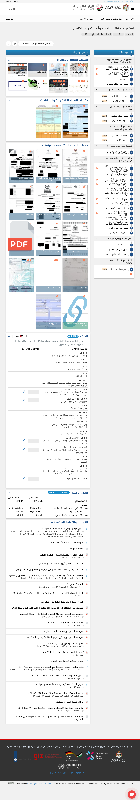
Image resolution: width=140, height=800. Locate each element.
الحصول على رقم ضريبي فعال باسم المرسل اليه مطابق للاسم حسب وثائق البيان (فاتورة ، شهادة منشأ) (117, 168)
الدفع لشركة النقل (121, 140)
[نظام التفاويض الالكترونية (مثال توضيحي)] (75, 312)
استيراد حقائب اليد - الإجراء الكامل (97, 34)
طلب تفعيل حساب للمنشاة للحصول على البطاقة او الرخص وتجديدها (117, 69)
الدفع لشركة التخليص (120, 121)
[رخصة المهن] (21, 202)
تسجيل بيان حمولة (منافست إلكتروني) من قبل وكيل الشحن (117, 179)
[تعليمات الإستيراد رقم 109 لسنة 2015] (87, 622)
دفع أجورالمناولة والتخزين (119, 233)
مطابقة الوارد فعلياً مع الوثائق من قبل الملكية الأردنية (117, 189)
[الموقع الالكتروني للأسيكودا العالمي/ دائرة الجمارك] (17, 70)
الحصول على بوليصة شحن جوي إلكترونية (119, 184)
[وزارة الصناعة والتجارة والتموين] (78, 70)
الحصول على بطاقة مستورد (118, 84)
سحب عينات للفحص (121, 245)
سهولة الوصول (69, 772)
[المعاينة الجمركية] (87, 584)
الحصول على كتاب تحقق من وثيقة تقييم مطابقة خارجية (118, 152)
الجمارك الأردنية (87, 18)
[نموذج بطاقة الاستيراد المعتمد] (75, 166)
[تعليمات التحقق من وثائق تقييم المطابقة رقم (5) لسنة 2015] (87, 637)
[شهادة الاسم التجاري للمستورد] (75, 202)
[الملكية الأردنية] (78, 86)
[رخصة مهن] (75, 275)
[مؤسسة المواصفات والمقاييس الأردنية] (58, 70)
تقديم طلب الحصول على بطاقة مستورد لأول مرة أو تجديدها (118, 74)
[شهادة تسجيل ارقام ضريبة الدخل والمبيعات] (75, 238)
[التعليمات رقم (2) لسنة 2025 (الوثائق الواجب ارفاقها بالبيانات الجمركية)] (87, 569)
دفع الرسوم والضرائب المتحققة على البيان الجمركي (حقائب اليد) (117, 213)
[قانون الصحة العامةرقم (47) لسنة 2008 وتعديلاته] (87, 684)
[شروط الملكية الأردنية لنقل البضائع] (87, 661)
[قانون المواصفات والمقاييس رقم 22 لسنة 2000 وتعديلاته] (87, 693)
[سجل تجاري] (21, 239)
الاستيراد (129, 34)
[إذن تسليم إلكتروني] (48, 311)
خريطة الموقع (55, 772)
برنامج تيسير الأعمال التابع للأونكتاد (39, 783)
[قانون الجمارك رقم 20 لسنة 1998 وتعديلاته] (87, 528)
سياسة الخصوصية (83, 772)
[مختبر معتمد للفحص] (17, 86)
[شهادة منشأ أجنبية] (21, 275)
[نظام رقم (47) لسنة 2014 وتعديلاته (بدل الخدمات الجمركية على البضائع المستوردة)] (87, 716)
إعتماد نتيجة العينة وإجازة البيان (116, 254)
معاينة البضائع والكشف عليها (117, 208)
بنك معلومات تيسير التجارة (110, 18)
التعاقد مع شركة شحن (120, 96)
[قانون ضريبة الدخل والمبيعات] (87, 702)
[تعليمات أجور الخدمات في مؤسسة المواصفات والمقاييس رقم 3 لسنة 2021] (87, 607)
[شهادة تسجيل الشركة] (21, 166)
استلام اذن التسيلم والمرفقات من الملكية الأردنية (117, 194)
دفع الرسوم (124, 79)
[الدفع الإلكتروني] (37, 86)
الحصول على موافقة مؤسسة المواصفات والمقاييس (117, 218)
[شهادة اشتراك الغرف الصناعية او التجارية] (48, 202)
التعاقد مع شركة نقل (120, 135)
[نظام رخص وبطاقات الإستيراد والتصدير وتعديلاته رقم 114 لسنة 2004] (87, 708)
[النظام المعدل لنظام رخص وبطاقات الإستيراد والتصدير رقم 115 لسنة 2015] (87, 593)
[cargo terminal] (87, 548)
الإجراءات (130, 18)
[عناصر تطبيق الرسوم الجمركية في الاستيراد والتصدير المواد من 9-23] (87, 667)
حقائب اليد (118, 34)
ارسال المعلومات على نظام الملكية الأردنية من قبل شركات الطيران (117, 174)
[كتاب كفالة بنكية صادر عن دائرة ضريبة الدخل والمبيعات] (48, 166)
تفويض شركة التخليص (120, 116)
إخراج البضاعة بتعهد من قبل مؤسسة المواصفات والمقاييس (117, 223)
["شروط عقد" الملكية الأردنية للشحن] (87, 542)
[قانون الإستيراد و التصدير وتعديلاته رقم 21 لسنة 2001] (87, 675)
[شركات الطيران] (37, 70)
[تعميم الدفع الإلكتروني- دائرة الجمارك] (87, 643)
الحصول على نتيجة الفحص (119, 249)
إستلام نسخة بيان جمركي (119, 269)
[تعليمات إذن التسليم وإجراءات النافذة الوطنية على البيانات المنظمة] (87, 614)
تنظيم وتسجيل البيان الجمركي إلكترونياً (117, 198)
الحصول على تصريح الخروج (118, 228)
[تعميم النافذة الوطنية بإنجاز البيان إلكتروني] (87, 652)
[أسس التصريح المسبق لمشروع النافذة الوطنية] (87, 554)
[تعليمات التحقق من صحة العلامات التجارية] (87, 631)
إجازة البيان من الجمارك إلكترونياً (120, 203)
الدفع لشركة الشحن (121, 101)
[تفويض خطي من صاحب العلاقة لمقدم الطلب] (48, 238)
